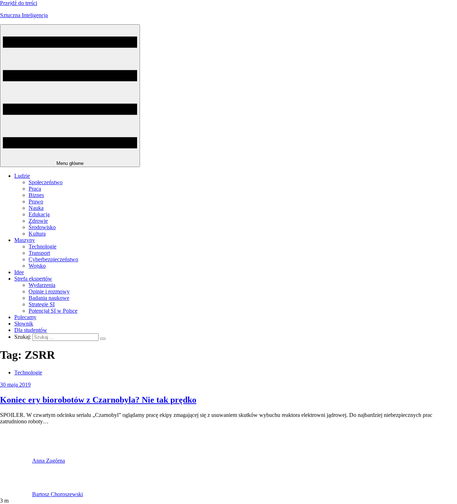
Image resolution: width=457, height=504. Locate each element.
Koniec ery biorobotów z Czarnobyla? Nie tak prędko (98, 399)
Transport (39, 253)
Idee (19, 272)
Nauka (36, 208)
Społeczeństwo (45, 182)
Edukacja (39, 214)
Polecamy (25, 317)
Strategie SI (42, 304)
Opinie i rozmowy (49, 291)
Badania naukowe (49, 298)
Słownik (23, 324)
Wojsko (37, 266)
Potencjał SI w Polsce (53, 311)
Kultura (37, 234)
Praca (35, 189)
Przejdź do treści (18, 3)
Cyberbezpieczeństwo (53, 259)
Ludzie (22, 176)
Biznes (36, 195)
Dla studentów (30, 330)
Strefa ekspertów (33, 279)
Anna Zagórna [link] (48, 461)
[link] (16, 461)
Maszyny (24, 240)
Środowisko (42, 227)
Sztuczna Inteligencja (24, 15)
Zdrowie (38, 221)
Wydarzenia (42, 285)
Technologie (42, 246)
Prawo (36, 201)
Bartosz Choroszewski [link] (57, 494)
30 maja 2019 (15, 385)
